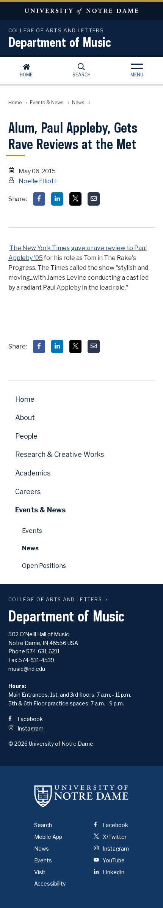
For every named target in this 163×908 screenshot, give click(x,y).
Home (26, 75)
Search (81, 75)
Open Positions (44, 565)
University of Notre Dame (81, 11)
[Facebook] (39, 199)
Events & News (47, 102)
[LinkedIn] (57, 199)
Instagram (30, 728)
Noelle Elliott (37, 181)
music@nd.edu (26, 669)
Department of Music (59, 42)
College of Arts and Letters (55, 599)
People (26, 436)
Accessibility (50, 883)
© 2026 (18, 743)
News (78, 102)
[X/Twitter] (75, 199)
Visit (39, 872)
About (25, 418)
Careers (28, 492)
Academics (32, 473)
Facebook (29, 719)
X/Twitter (114, 837)
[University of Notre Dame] (81, 795)
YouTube (113, 860)
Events (32, 530)
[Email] (94, 199)
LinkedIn (113, 872)
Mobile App (48, 837)
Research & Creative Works (59, 454)
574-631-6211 (43, 651)
